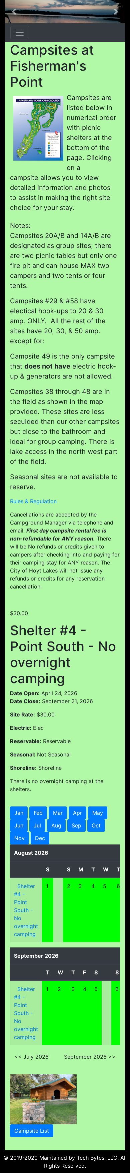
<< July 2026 (31, 1056)
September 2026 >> (90, 1056)
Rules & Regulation (33, 501)
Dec (40, 838)
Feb (38, 812)
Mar (58, 812)
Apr (77, 812)
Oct (96, 825)
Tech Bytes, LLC (97, 1157)
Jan (18, 812)
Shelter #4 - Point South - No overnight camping (26, 910)
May (97, 812)
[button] (14, 11)
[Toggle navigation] (19, 32)
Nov (19, 838)
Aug (56, 825)
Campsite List (31, 1130)
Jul (37, 825)
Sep (76, 825)
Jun (18, 825)
